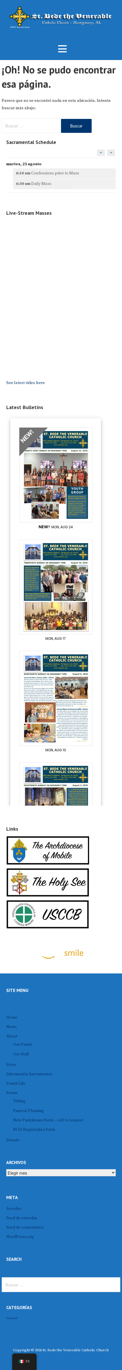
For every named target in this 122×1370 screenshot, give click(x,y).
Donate (12, 1140)
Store (11, 1064)
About (11, 1036)
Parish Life (15, 1083)
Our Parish (22, 1044)
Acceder (13, 1208)
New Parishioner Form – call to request (48, 1120)
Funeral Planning (28, 1110)
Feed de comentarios (25, 1227)
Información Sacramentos (29, 1074)
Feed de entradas (21, 1218)
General (11, 1318)
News (11, 1026)
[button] (62, 48)
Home (11, 1017)
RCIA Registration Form (34, 1129)
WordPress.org (20, 1236)
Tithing (19, 1101)
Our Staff (21, 1054)
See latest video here (25, 382)
